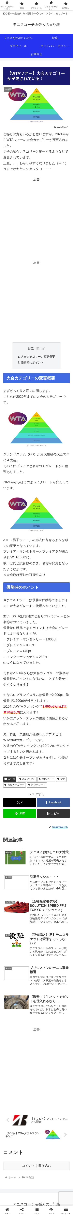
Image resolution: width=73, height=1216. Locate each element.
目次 (31, 348)
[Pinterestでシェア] (20, 1094)
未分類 (11, 779)
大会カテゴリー (16, 784)
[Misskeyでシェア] (61, 1071)
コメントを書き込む (36, 1165)
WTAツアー (48, 779)
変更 (62, 779)
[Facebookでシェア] (12, 1083)
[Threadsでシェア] (28, 1083)
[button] (53, 813)
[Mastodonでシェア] (28, 1071)
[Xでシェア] (12, 1071)
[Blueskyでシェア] (45, 1071)
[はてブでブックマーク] (45, 1083)
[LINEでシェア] (61, 1083)
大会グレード (38, 784)
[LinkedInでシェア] (36, 1094)
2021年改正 (28, 779)
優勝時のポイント (32, 362)
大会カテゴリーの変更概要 (38, 356)
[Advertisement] (36, 218)
